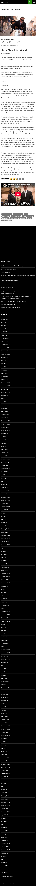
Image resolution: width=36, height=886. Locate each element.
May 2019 (3, 595)
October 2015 (4, 732)
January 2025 (4, 379)
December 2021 (5, 497)
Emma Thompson (18, 214)
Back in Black (11, 42)
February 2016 (5, 719)
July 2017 (3, 665)
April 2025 (4, 370)
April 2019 (4, 599)
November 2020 (5, 538)
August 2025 (4, 357)
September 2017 (5, 659)
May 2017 (3, 672)
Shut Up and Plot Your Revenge (17, 301)
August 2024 (4, 395)
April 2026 (4, 332)
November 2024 (5, 386)
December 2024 (5, 382)
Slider (12, 39)
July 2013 (3, 818)
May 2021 (3, 519)
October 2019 (4, 579)
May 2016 (3, 710)
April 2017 (4, 675)
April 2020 (4, 560)
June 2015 (3, 745)
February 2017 (5, 681)
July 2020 (3, 551)
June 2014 (3, 783)
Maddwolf (4, 2)
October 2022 (4, 465)
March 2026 (4, 335)
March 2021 (4, 525)
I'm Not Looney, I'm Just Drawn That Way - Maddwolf (15, 291)
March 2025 (4, 373)
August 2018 (4, 624)
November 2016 (5, 691)
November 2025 (5, 348)
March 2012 (4, 865)
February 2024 (5, 414)
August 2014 (4, 777)
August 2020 (4, 548)
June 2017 (3, 668)
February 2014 (5, 796)
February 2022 (5, 491)
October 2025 (4, 351)
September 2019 (5, 583)
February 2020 (5, 567)
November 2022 (5, 462)
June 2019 (3, 592)
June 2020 (3, 554)
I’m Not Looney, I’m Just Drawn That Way (12, 266)
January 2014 (4, 799)
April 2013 (4, 827)
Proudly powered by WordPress (8, 883)
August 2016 (4, 700)
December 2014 (5, 764)
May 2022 (3, 481)
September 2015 (5, 735)
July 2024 (3, 398)
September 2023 (5, 430)
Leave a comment (16, 45)
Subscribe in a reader (6, 876)
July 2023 (3, 436)
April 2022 (4, 484)
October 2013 (4, 808)
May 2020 (3, 557)
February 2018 (5, 643)
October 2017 (4, 656)
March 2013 (4, 831)
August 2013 (4, 815)
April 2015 (4, 751)
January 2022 (4, 494)
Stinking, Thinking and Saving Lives (10, 298)
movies (29, 218)
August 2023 (4, 433)
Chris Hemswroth (7, 214)
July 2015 (3, 742)
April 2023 (4, 446)
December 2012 (5, 840)
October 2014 (4, 770)
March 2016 (4, 716)
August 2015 (4, 738)
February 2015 (5, 757)
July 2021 (3, 513)
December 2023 (5, 421)
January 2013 (4, 837)
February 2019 (5, 605)
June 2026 (3, 325)
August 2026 (4, 319)
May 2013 (3, 824)
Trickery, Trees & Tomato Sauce (9, 280)
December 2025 (5, 344)
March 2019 (4, 602)
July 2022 (3, 475)
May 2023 (3, 443)
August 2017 (4, 662)
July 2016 (3, 703)
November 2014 (5, 767)
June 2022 (3, 478)
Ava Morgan (4, 301)
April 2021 (4, 522)
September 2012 (5, 850)
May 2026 (3, 328)
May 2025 (3, 367)
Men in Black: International (18, 218)
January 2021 (4, 532)
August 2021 (4, 510)
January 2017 (4, 684)
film (26, 214)
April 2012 (4, 862)
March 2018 (4, 640)
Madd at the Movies (28, 216)
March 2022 (4, 487)
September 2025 (5, 354)
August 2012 (4, 853)
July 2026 (3, 322)
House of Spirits (5, 272)
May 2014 (3, 786)
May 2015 (3, 748)
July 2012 (3, 856)
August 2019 (4, 586)
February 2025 (5, 376)
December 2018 (5, 611)
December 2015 (5, 726)
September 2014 (5, 773)
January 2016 (4, 722)
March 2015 (4, 754)
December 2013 (5, 802)
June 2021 (3, 516)
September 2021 (5, 506)
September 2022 (5, 468)
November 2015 (5, 729)
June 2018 (3, 630)
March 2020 (4, 564)
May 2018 (3, 634)
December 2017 (5, 649)
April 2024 (4, 408)
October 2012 (4, 846)
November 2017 (5, 653)
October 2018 (4, 618)
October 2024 (4, 389)
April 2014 (4, 789)
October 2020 (4, 541)
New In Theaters (5, 39)
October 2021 (4, 503)
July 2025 (3, 360)
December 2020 (5, 535)
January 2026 (4, 341)
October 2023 (4, 427)
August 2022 (4, 471)
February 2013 (5, 834)
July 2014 (3, 780)
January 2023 (4, 456)
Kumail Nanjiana (16, 216)
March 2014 (4, 792)
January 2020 (4, 570)
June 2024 (3, 402)
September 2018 (5, 621)
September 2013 (5, 811)
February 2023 (5, 452)
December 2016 (5, 688)
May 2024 (3, 405)
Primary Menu (34, 2)
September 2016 (5, 697)
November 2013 (5, 805)
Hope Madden (5, 216)
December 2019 (5, 573)
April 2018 (4, 637)
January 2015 (4, 761)
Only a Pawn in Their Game (8, 269)
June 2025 (3, 363)
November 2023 (5, 424)
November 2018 (5, 614)
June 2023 (3, 440)
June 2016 (3, 707)
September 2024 (5, 392)
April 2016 (4, 713)
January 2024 (4, 417)
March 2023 (4, 449)
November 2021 (5, 500)
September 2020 (5, 545)
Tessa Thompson (6, 220)
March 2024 (4, 411)
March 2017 (4, 678)
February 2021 (5, 529)
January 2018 (4, 646)
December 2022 (5, 459)
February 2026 (5, 338)
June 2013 (3, 821)
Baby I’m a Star (12, 304)
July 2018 (3, 627)
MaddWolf (5, 218)
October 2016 (4, 694)
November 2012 (5, 843)
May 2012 (3, 859)
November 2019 (5, 576)
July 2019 (3, 589)
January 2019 (4, 608)
